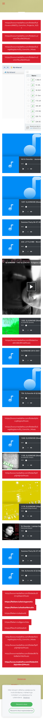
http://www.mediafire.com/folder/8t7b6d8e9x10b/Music (21, 654)
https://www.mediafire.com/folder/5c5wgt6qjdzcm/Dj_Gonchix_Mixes (21, 48)
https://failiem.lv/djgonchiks (17, 622)
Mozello (14, 685)
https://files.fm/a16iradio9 (15, 628)
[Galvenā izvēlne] (4, 4)
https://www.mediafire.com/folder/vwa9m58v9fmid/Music (21, 341)
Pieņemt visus (21, 704)
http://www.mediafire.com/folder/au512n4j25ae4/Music (21, 594)
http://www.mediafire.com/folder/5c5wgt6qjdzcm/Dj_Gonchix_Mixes (22, 638)
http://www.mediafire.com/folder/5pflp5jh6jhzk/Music (21, 474)
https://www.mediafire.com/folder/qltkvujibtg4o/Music (21, 419)
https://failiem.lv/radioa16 (15, 613)
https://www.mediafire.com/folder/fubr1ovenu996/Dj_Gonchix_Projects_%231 (21, 25)
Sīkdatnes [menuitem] (21, 679)
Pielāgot (26, 698)
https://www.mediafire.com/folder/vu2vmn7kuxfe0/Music (21, 37)
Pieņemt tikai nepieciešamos (21, 711)
